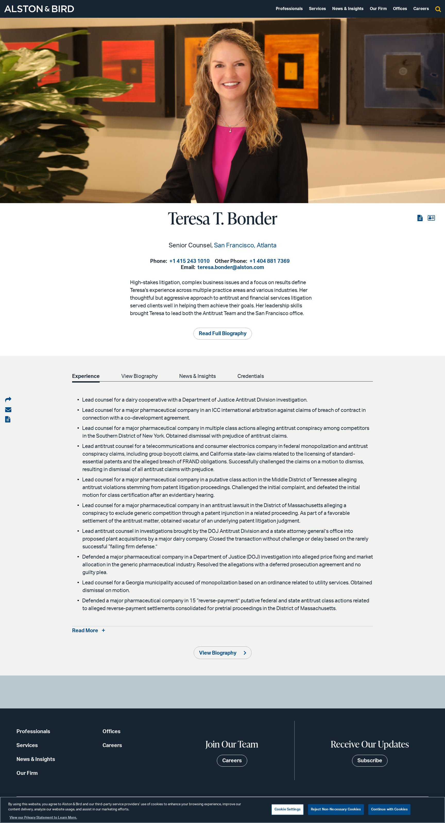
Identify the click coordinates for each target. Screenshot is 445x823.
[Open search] (438, 8)
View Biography (139, 376)
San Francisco (234, 245)
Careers (421, 9)
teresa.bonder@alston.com (231, 267)
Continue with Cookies (389, 809)
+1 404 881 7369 (270, 261)
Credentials (250, 376)
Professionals (289, 9)
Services (317, 9)
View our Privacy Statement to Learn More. (43, 817)
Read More (85, 630)
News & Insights (348, 9)
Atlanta (267, 245)
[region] (222, 810)
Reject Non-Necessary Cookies (336, 809)
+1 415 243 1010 (189, 261)
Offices (400, 9)
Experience (86, 376)
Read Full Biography (222, 333)
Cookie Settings (288, 809)
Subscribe (369, 760)
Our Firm (378, 9)
